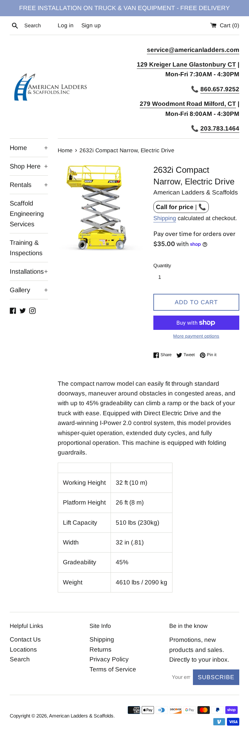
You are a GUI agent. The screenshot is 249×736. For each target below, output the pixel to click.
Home (29, 147)
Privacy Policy (109, 659)
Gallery (29, 289)
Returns (100, 649)
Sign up (91, 25)
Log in (66, 25)
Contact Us (25, 639)
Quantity (162, 265)
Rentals (29, 184)
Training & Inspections (26, 247)
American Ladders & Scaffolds (81, 715)
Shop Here (29, 166)
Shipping (164, 218)
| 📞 (181, 207)
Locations (23, 649)
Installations (29, 271)
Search (20, 659)
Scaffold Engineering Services (27, 214)
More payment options (196, 336)
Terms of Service (112, 669)
